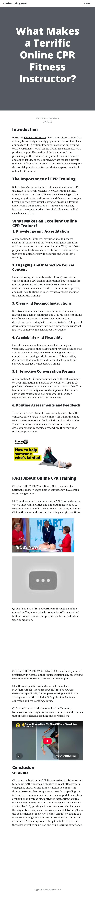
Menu (86, 3)
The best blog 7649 (15, 3)
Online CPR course (35, 137)
